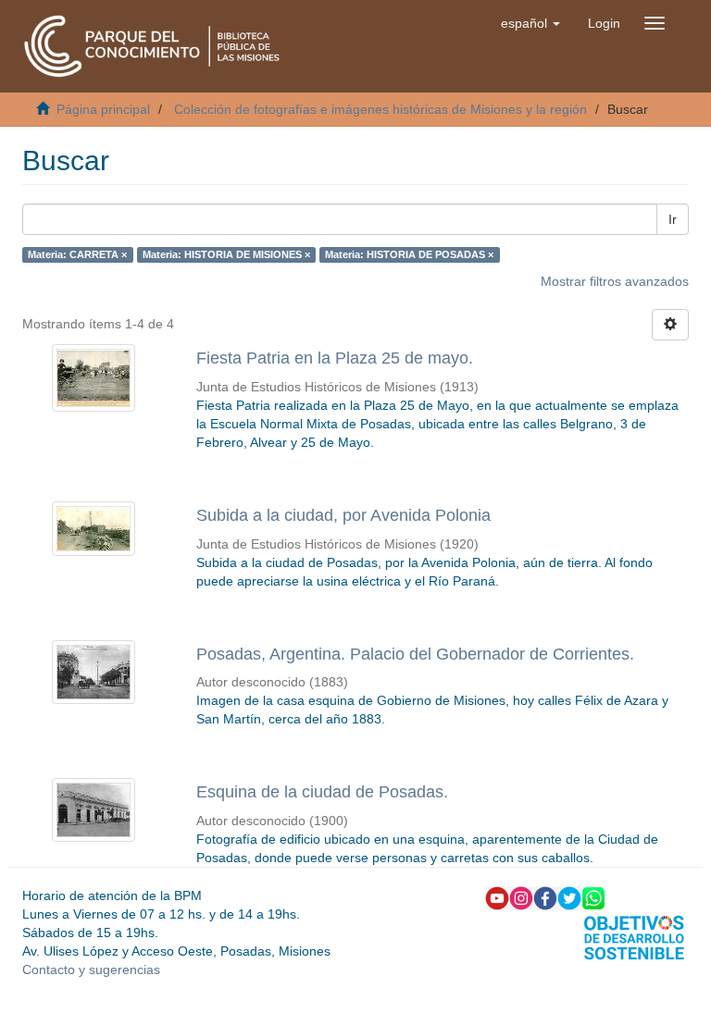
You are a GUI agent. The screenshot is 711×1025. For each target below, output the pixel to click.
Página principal (103, 109)
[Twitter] (569, 897)
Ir (672, 219)
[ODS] (634, 936)
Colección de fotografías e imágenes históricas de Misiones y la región (380, 109)
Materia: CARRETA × (77, 254)
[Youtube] (497, 897)
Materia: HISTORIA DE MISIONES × (226, 254)
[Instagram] (521, 897)
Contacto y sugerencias (91, 969)
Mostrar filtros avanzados (615, 281)
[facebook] (545, 897)
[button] (530, 23)
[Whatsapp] (593, 897)
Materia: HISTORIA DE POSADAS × (409, 254)
